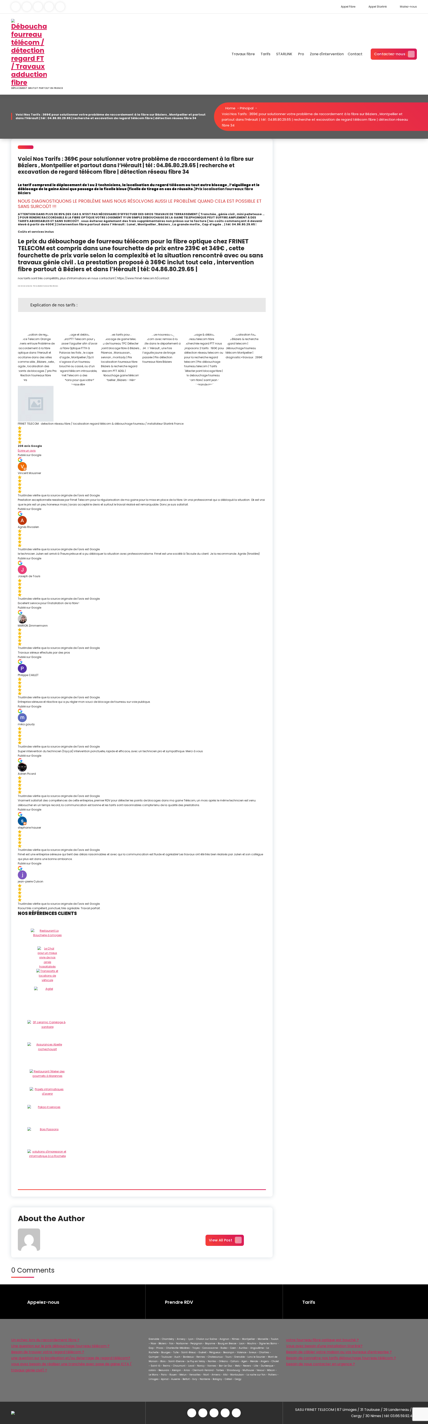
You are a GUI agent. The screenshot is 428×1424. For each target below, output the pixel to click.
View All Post (220, 1240)
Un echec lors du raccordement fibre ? (45, 1340)
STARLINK (284, 54)
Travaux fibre (243, 54)
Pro (301, 54)
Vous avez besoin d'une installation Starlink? (324, 1346)
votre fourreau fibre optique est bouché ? (322, 1340)
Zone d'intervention (327, 54)
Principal (246, 108)
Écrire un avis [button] (27, 450)
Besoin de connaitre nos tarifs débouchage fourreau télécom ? (341, 1358)
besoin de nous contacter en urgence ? (320, 1364)
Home (229, 108)
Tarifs (265, 54)
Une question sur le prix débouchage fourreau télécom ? (60, 1346)
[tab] (142, 305)
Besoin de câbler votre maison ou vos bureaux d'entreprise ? (339, 1352)
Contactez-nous (389, 54)
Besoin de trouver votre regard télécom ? (47, 1352)
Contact (355, 54)
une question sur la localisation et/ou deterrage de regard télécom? (70, 1358)
